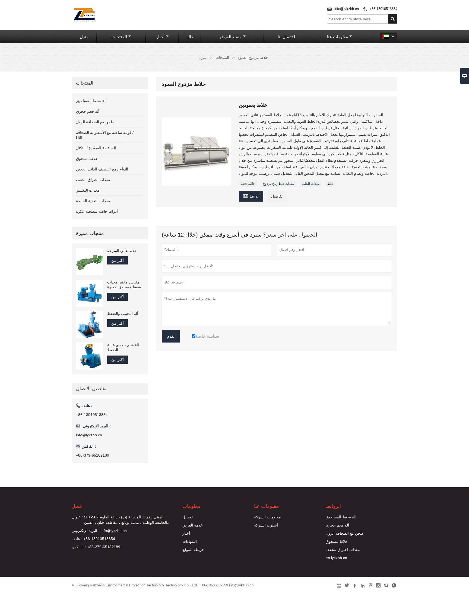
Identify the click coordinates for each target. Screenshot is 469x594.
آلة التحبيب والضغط (122, 313)
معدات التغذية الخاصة (93, 201)
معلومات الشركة (267, 517)
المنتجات (119, 36)
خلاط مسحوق (87, 158)
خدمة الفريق (192, 525)
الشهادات (189, 541)
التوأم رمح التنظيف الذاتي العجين (102, 169)
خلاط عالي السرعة (122, 250)
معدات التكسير (88, 190)
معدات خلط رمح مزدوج (278, 184)
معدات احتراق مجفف (93, 179)
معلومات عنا (337, 36)
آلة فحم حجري (87, 111)
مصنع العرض (231, 36)
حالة (190, 36)
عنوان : (77, 517)
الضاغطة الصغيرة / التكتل (96, 148)
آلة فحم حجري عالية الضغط (123, 347)
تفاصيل (277, 196)
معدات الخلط (310, 184)
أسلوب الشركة (266, 525)
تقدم (171, 336)
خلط (330, 184)
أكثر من (117, 260)
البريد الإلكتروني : (85, 530)
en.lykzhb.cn (336, 558)
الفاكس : (79, 547)
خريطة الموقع (193, 549)
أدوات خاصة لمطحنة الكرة (97, 211)
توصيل (187, 517)
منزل (84, 36)
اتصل (77, 506)
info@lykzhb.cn (346, 9)
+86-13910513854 (383, 9)
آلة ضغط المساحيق (91, 101)
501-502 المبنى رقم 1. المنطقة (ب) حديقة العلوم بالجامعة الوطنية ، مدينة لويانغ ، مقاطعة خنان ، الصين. (126, 520)
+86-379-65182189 (92, 455)
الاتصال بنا (286, 36)
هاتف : (77, 539)
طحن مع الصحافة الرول (95, 122)
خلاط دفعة (248, 184)
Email (251, 195)
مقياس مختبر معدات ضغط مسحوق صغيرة (124, 284)
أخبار (160, 36)
